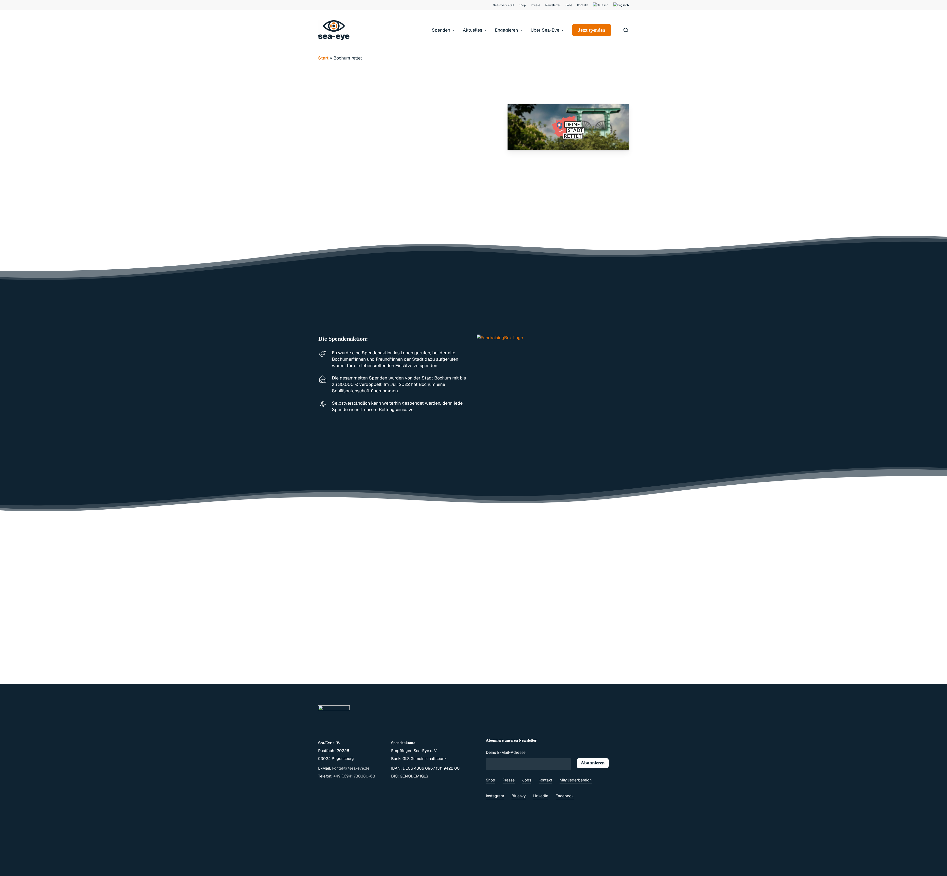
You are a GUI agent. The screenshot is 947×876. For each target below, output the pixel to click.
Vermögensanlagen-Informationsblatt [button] (533, 871)
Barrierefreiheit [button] (446, 871)
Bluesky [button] (518, 795)
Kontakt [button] (545, 780)
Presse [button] (509, 780)
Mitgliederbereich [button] (576, 780)
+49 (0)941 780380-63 (354, 776)
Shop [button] (490, 780)
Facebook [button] (565, 795)
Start (323, 58)
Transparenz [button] (478, 871)
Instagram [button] (495, 795)
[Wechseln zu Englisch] (621, 5)
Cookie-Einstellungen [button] (597, 871)
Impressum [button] (385, 871)
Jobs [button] (526, 780)
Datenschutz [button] (414, 871)
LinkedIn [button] (540, 795)
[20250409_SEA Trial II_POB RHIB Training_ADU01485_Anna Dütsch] (600, 173)
